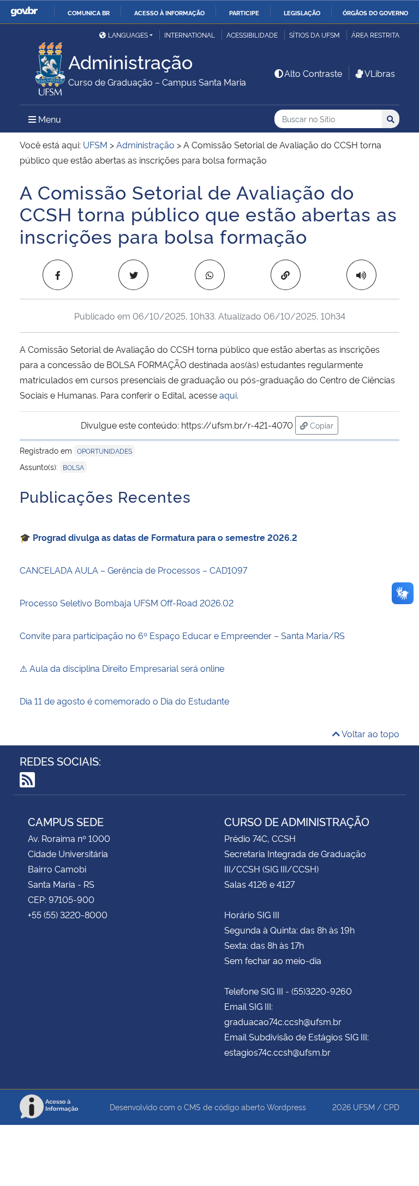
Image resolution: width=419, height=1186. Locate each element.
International (189, 34)
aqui (228, 395)
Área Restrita (375, 34)
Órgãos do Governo (375, 12)
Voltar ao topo (369, 733)
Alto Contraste (313, 73)
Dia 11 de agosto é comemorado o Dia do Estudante (124, 701)
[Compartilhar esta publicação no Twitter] (133, 275)
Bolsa (73, 467)
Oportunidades (104, 450)
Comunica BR (89, 12)
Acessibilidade (252, 34)
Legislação (302, 12)
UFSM (364, 1106)
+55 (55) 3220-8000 (67, 914)
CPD (391, 1106)
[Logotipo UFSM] (44, 66)
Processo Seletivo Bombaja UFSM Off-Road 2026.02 (127, 603)
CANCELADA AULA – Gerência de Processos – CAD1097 (133, 570)
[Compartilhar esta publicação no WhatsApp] (210, 275)
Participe (244, 12)
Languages (128, 34)
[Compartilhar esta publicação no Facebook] (58, 275)
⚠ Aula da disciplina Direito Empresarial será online (122, 668)
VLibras (379, 73)
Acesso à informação (169, 12)
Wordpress (286, 1106)
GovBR (24, 12)
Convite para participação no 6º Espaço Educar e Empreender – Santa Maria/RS (182, 635)
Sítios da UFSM (314, 34)
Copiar (323, 424)
